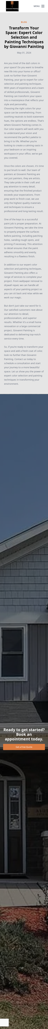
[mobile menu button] (43, 6)
